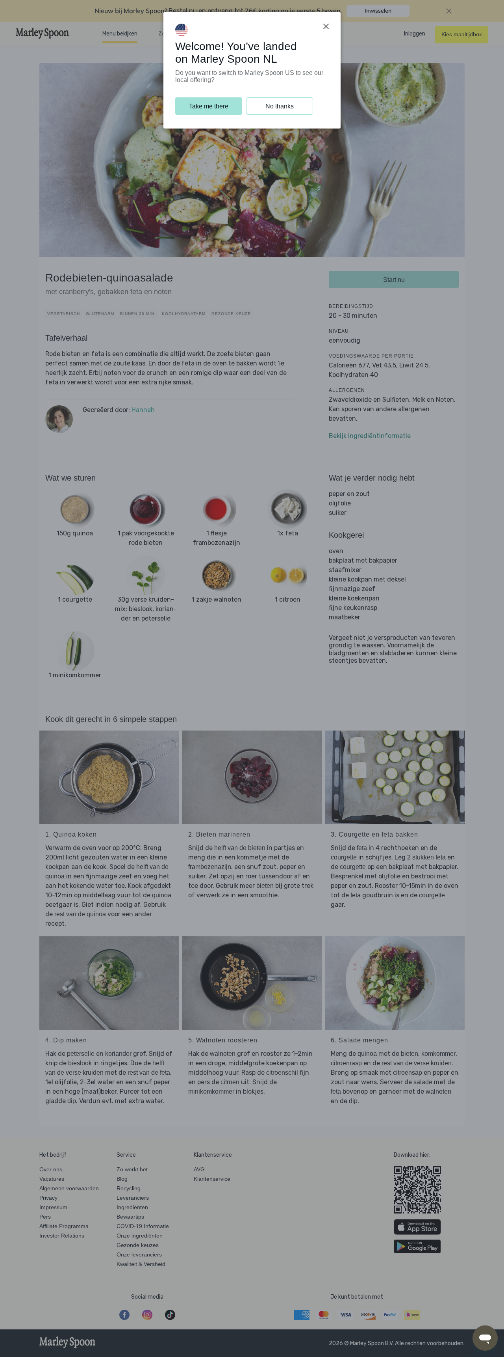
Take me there (208, 106)
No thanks (279, 106)
